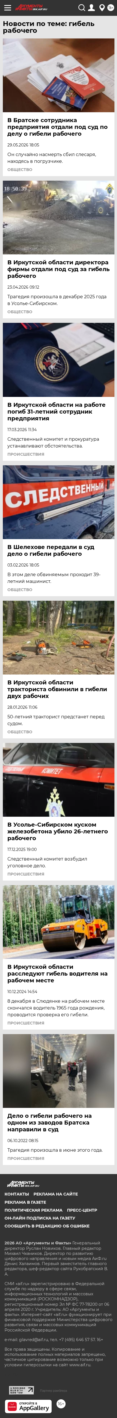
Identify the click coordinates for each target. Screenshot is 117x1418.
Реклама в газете (25, 1202)
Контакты (17, 1194)
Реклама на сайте (56, 1194)
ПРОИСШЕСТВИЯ (25, 454)
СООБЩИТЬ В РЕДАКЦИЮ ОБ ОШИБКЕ (47, 1226)
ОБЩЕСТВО (19, 170)
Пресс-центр (82, 1210)
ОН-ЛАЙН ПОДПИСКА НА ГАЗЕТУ (40, 1218)
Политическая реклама (33, 1210)
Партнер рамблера (53, 1390)
